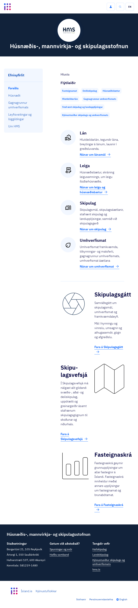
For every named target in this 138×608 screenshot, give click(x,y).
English (123, 599)
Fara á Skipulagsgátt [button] (108, 347)
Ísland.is (26, 591)
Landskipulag (100, 554)
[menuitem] (23, 88)
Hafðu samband (59, 554)
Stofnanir (81, 599)
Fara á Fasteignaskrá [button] (108, 505)
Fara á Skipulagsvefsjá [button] (72, 436)
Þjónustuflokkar (46, 591)
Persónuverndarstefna (101, 599)
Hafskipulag (99, 549)
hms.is (96, 569)
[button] (111, 7)
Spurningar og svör (61, 549)
